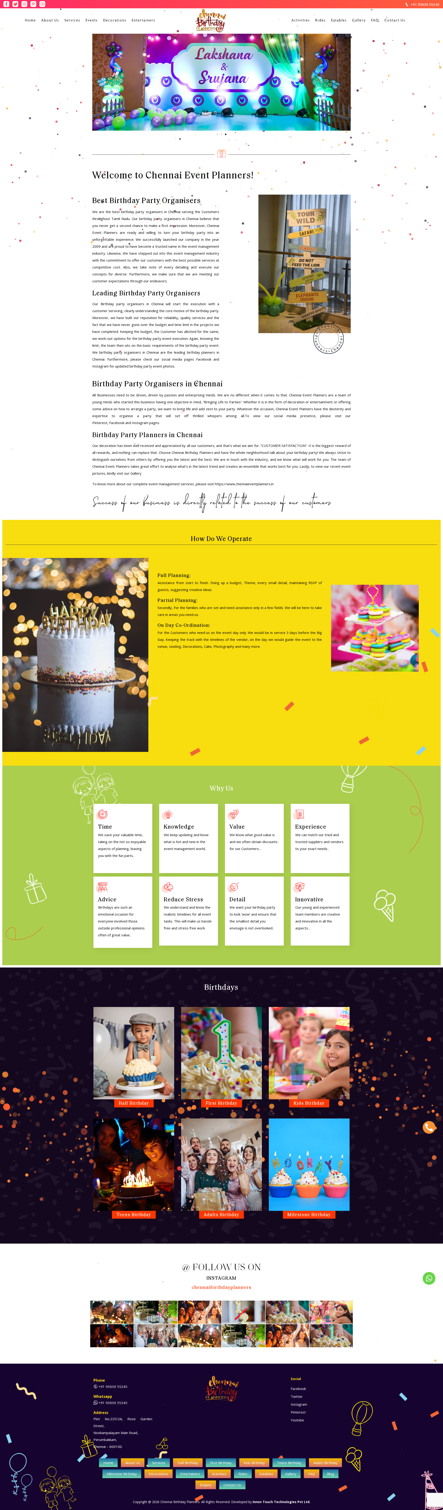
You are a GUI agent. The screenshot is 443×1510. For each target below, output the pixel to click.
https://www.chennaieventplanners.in (244, 484)
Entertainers (143, 20)
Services (72, 20)
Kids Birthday (254, 1462)
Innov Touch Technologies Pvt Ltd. (281, 1502)
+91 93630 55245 (425, 4)
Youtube (297, 1420)
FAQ (375, 20)
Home (30, 20)
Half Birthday (187, 1462)
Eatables (339, 20)
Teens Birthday (289, 1462)
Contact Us (394, 20)
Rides (320, 20)
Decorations (114, 20)
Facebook (116, 422)
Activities (300, 20)
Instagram (140, 422)
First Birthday (221, 1462)
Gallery (359, 20)
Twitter (297, 1396)
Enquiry (206, 1485)
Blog (330, 1473)
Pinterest (99, 422)
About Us (50, 20)
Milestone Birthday (122, 1473)
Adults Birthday (325, 1462)
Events (92, 20)
